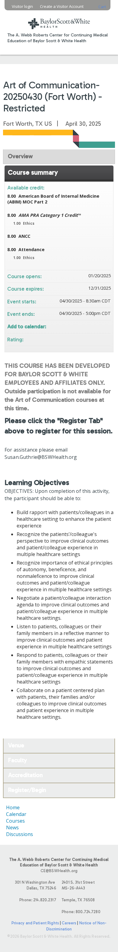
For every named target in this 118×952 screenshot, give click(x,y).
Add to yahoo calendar (90, 326)
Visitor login (22, 7)
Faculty (17, 760)
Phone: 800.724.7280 (81, 911)
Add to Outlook (106, 326)
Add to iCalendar (98, 325)
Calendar (16, 814)
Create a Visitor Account (62, 7)
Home (13, 807)
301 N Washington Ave (35, 885)
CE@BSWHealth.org (59, 870)
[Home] (59, 20)
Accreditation (25, 775)
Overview (20, 156)
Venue (16, 745)
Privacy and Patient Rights (35, 923)
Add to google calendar (82, 326)
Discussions (19, 834)
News (12, 827)
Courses (15, 820)
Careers (69, 923)
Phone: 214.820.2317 (37, 900)
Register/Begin (27, 790)
